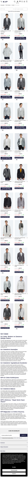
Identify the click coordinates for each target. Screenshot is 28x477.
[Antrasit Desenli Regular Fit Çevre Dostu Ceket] (7, 200)
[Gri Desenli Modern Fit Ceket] (7, 81)
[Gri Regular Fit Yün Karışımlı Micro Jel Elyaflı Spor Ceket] (7, 51)
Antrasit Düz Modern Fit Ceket (19, 266)
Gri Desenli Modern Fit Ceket (6, 90)
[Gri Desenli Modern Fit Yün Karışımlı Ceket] (21, 21)
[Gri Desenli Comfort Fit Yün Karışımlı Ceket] (21, 228)
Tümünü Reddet (14, 470)
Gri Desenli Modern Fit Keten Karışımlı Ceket (20, 121)
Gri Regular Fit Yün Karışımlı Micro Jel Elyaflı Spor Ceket (6, 61)
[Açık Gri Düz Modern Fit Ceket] (7, 284)
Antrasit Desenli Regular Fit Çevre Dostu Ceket (6, 211)
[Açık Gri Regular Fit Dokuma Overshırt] (7, 228)
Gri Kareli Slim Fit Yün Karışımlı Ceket (19, 211)
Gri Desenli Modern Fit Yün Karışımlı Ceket (20, 31)
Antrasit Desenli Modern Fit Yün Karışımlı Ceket (20, 182)
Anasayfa (2, 5)
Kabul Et (14, 473)
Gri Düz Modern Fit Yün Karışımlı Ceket (19, 151)
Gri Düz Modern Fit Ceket (5, 265)
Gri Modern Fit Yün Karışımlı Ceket (6, 182)
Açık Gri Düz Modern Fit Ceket (5, 294)
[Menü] (1, 1)
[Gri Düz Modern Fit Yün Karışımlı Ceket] (21, 141)
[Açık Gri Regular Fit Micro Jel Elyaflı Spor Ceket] (21, 284)
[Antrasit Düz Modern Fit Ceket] (21, 256)
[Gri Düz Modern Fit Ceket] (7, 256)
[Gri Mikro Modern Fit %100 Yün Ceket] (7, 21)
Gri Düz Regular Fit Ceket (20, 321)
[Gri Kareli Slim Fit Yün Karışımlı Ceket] (21, 200)
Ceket (13, 5)
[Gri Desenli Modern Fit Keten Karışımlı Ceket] (21, 111)
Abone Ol (23, 435)
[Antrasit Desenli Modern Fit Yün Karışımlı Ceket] (21, 172)
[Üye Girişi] (24, 1)
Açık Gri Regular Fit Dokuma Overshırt (6, 238)
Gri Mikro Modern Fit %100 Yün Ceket (6, 31)
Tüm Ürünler (8, 5)
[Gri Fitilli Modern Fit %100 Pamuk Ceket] (21, 81)
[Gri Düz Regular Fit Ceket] (21, 311)
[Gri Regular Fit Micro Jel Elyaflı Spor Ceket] (21, 51)
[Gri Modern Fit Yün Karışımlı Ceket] (7, 172)
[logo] (5, 1)
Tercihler (14, 467)
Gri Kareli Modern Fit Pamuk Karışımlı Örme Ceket (6, 121)
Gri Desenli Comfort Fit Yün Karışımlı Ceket (20, 238)
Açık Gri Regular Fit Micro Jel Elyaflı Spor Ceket (20, 294)
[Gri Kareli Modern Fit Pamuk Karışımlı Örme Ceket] (7, 111)
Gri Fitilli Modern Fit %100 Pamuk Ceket (20, 91)
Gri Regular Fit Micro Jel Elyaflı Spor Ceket (19, 61)
